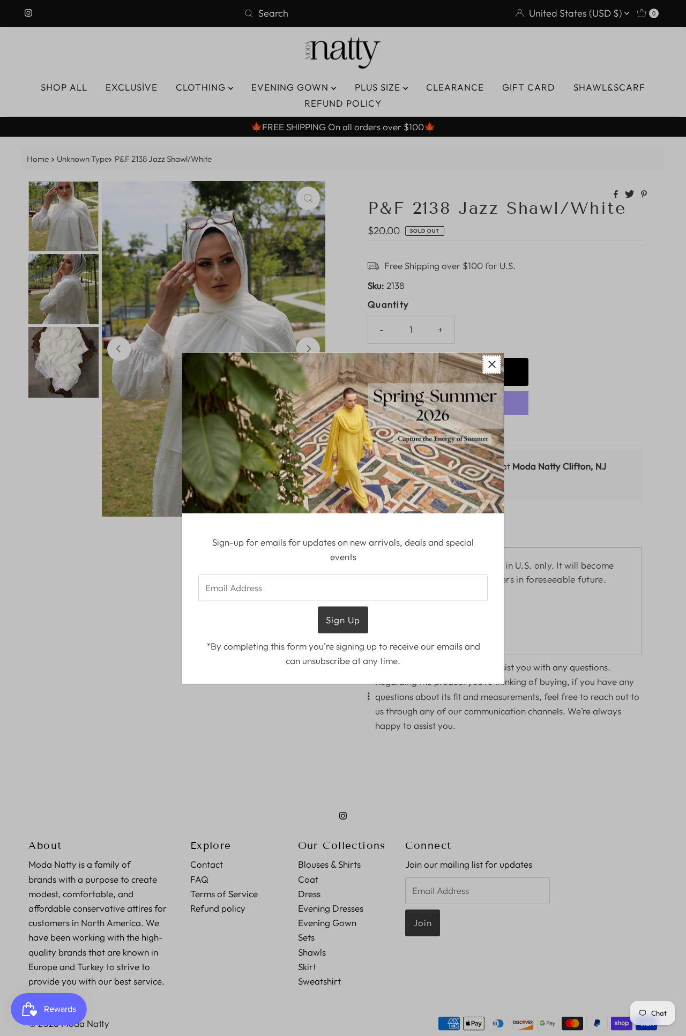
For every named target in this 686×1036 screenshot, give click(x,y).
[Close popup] (491, 364)
